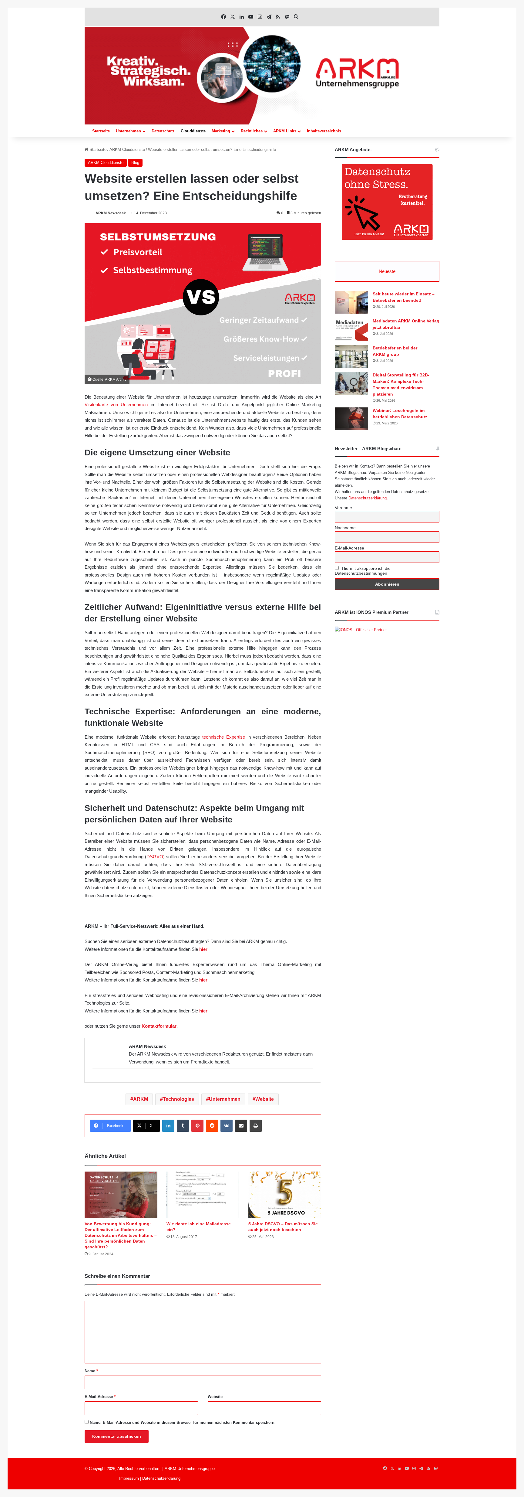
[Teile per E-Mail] (241, 1126)
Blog (135, 162)
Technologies (178, 1099)
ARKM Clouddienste (127, 149)
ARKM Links (284, 131)
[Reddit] (212, 1126)
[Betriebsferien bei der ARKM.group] (351, 356)
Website (264, 1099)
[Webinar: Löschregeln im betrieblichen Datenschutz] (351, 418)
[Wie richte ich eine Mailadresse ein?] (202, 1195)
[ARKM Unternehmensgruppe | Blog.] (262, 75)
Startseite (101, 131)
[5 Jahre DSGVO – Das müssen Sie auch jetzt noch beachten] (284, 1195)
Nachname (345, 527)
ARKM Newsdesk (111, 213)
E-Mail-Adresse (100, 1396)
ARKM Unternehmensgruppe (190, 1468)
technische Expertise (223, 737)
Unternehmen (128, 131)
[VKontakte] (226, 1126)
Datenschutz (163, 131)
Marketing (221, 131)
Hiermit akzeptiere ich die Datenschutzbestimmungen (363, 571)
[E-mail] (95, 1079)
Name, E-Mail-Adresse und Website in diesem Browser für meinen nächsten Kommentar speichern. (183, 1422)
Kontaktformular (159, 1026)
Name (91, 1371)
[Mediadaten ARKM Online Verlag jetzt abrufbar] (351, 329)
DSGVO (154, 856)
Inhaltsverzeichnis (324, 131)
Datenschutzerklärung (367, 498)
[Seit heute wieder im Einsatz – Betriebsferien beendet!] (351, 302)
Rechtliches (252, 131)
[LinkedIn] (168, 1126)
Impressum (129, 1478)
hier (203, 949)
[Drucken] (256, 1126)
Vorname (343, 507)
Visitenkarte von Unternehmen (116, 404)
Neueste (387, 271)
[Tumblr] (183, 1126)
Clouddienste (193, 131)
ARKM (140, 1099)
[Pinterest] (197, 1126)
